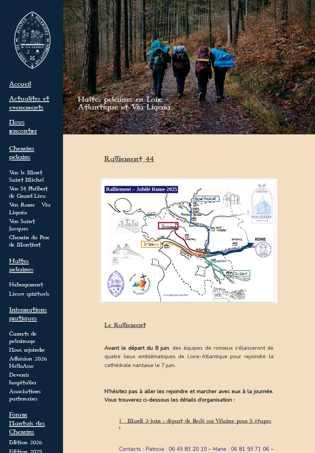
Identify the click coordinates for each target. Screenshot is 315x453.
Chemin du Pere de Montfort (29, 241)
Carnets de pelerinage (22, 337)
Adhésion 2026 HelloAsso (27, 362)
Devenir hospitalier (22, 378)
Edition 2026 (25, 443)
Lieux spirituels (29, 294)
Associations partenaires (25, 395)
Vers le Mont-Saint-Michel (26, 176)
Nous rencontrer (23, 126)
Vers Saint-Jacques (23, 225)
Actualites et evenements (29, 103)
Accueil (20, 84)
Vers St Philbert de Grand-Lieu (28, 192)
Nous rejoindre (27, 350)
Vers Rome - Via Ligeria (30, 208)
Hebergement (26, 285)
